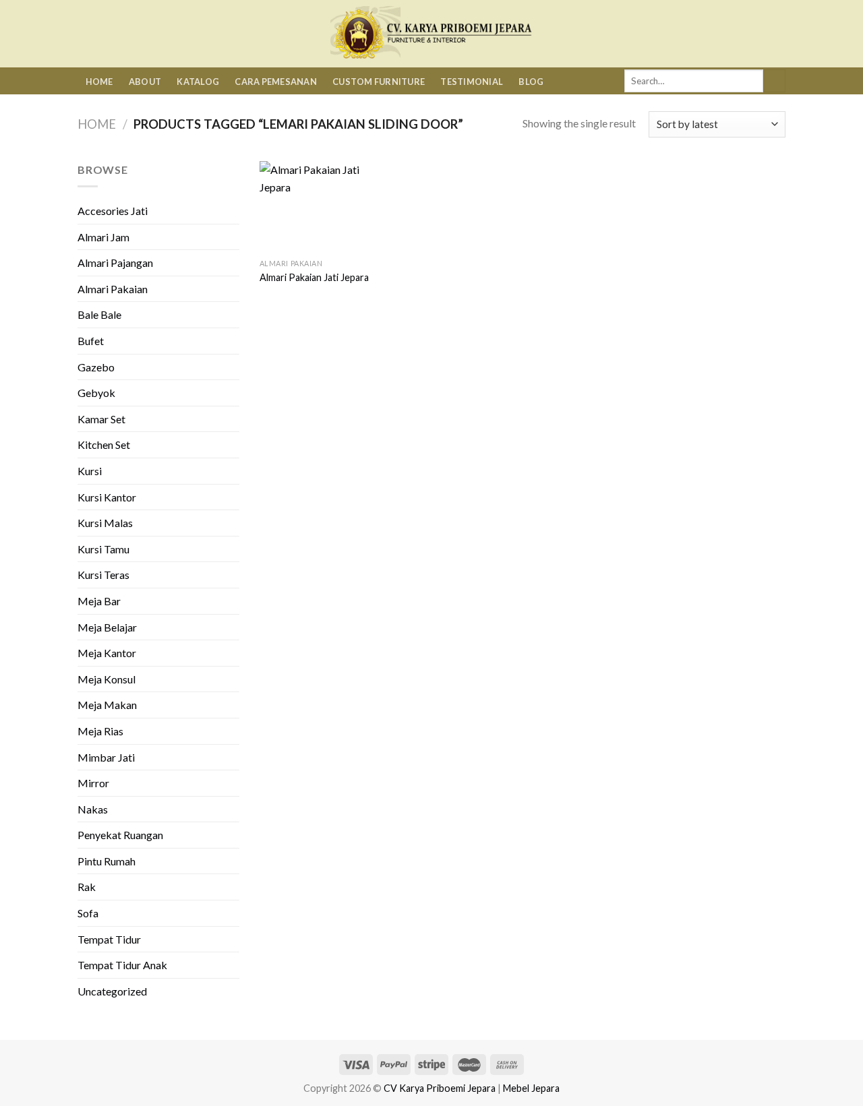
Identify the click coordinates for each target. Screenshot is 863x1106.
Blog (530, 81)
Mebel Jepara (531, 1088)
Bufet (91, 340)
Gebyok (96, 392)
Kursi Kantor (107, 497)
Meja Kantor (107, 652)
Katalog (198, 81)
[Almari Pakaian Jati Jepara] (320, 206)
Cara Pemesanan (276, 81)
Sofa (88, 913)
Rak (87, 886)
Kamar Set (101, 418)
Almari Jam (103, 237)
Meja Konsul (107, 679)
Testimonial (471, 81)
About (145, 81)
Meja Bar (99, 600)
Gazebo (96, 367)
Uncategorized (112, 991)
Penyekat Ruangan (120, 834)
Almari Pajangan (115, 262)
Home (99, 81)
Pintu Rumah (107, 861)
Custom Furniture (378, 81)
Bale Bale (99, 314)
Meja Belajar (107, 627)
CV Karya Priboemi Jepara (440, 1088)
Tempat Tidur (109, 939)
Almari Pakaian (113, 288)
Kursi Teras (103, 574)
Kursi (90, 470)
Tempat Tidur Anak (122, 964)
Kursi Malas (105, 522)
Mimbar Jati (106, 757)
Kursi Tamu (103, 549)
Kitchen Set (104, 444)
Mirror (93, 782)
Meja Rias (100, 731)
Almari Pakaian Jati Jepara (314, 277)
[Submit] (774, 80)
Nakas (93, 809)
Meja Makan (107, 704)
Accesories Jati (113, 210)
